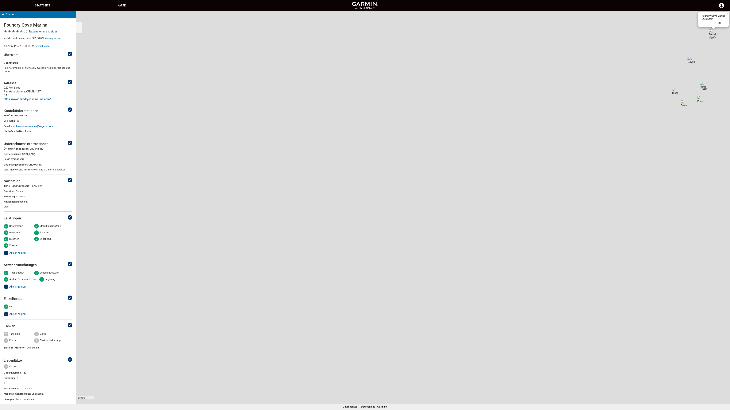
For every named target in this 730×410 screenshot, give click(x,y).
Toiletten (44, 232)
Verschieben (43, 46)
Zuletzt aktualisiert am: (18, 38)
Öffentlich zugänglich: (16, 148)
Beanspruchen (53, 38)
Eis (11, 306)
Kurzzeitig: (10, 378)
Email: (7, 126)
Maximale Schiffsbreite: (17, 393)
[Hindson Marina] (675, 91)
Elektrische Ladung (50, 340)
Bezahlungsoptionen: (16, 164)
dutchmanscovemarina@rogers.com (32, 126)
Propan (13, 340)
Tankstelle (14, 333)
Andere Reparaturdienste (23, 279)
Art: (6, 383)
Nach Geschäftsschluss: (18, 131)
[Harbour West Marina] (692, 60)
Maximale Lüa (11, 388)
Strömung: (9, 196)
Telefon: (8, 115)
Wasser (13, 245)
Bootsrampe (16, 226)
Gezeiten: (9, 191)
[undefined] (70, 54)
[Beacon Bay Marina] (684, 103)
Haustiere (14, 232)
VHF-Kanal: (10, 120)
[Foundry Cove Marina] (713, 34)
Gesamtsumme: (12, 372)
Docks (13, 366)
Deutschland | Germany (374, 406)
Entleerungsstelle (49, 272)
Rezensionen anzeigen (43, 31)
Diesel (43, 333)
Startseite (42, 5)
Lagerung (50, 279)
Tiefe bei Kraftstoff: (15, 347)
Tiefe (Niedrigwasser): (16, 185)
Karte (121, 5)
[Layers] (723, 17)
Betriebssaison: (12, 154)
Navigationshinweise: (16, 201)
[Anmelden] (721, 7)
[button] (725, 393)
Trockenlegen (16, 272)
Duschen (14, 238)
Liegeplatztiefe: (13, 399)
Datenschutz (350, 406)
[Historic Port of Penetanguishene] (703, 85)
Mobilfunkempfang (50, 226)
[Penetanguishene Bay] (700, 99)
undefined (45, 238)
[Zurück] (3, 14)
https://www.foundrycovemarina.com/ (27, 99)
